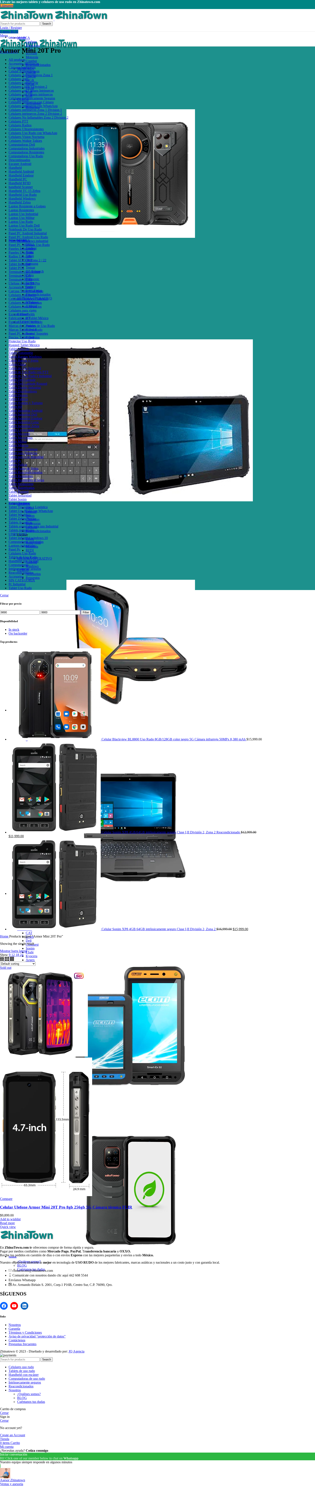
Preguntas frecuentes (22, 1344)
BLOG (22, 1265)
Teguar (30, 267)
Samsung (32, 263)
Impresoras (33, 523)
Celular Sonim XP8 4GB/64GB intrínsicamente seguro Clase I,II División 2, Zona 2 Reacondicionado (171, 832)
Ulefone (31, 41)
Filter (86, 612)
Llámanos (6, 5)
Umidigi (31, 61)
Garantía (14, 1328)
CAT (29, 933)
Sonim (30, 948)
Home (4, 936)
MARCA (23, 38)
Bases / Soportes (37, 333)
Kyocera (31, 956)
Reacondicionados (38, 294)
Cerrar (4, 595)
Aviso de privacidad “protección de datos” (37, 1336)
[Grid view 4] (12, 960)
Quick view (8, 1227)
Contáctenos (17, 1340)
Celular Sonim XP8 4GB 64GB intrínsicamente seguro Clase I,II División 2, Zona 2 (159, 929)
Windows (32, 566)
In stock (14, 629)
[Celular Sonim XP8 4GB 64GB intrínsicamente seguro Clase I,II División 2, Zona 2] (55, 929)
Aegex (30, 960)
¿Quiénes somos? (29, 1394)
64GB (30, 80)
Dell (29, 940)
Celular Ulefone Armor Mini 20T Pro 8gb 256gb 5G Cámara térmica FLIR (66, 1207)
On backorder (18, 633)
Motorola (32, 57)
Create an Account (12, 1435)
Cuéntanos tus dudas (31, 1402)
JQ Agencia (76, 1351)
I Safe (30, 952)
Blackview (33, 45)
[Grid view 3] (7, 960)
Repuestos (33, 578)
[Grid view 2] (2, 960)
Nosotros (15, 1325)
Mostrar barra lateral (13, 951)
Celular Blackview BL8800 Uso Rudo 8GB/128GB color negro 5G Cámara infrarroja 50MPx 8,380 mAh (174, 739)
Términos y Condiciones (25, 1332)
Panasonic (32, 279)
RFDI (30, 550)
